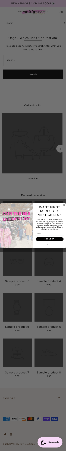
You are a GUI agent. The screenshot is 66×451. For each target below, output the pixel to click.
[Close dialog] (64, 205)
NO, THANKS (49, 244)
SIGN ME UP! (49, 239)
